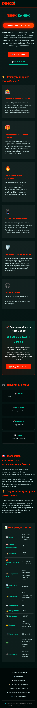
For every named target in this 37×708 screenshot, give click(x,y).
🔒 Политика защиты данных (18, 688)
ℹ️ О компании (18, 676)
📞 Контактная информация (18, 672)
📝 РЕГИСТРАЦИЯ (18, 62)
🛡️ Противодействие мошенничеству (18, 692)
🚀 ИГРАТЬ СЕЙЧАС (18, 54)
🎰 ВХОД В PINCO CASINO (18, 367)
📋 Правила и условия (18, 680)
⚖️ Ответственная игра (18, 696)
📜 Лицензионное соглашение (18, 684)
